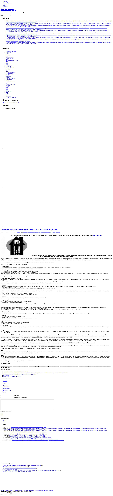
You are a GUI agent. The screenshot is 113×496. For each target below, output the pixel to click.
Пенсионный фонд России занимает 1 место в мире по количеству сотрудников (28, 427)
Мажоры (8, 68)
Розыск (4, 4)
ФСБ (7, 92)
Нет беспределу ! (8, 9)
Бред (7, 55)
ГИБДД (7, 59)
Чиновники (8, 96)
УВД (7, 87)
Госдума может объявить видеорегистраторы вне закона (15, 371)
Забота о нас (8, 65)
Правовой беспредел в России (10, 469)
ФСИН (7, 93)
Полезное (31, 490)
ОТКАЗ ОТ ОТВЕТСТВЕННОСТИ (43, 490)
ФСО (7, 94)
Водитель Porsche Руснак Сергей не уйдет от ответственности (17, 471)
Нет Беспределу (9, 73)
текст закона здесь (97, 235)
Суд (6, 83)
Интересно (8, 66)
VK (4, 421)
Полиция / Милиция (10, 78)
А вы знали (8, 52)
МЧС (7, 71)
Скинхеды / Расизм (10, 81)
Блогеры (8, 54)
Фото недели (9, 91)
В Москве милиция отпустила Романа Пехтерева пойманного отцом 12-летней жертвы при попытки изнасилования (38, 440)
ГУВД (7, 63)
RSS (52, 490)
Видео (4, 5)
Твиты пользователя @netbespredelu (11, 102)
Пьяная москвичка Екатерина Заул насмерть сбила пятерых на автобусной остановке (22, 465)
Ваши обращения (9, 57)
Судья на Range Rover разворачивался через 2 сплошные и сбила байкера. (19, 468)
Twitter (4, 420)
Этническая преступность (11, 97)
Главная (5, 1)
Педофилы (8, 76)
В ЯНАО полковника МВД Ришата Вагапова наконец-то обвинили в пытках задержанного (31, 437)
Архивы (5, 108)
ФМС (7, 89)
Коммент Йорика (7, 2)
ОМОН (7, 74)
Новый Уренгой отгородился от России (12, 376)
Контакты (5, 6)
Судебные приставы (10, 84)
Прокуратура (9, 79)
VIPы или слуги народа (11, 51)
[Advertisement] (11, 128)
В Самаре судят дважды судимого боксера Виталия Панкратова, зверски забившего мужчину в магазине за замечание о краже (31, 470)
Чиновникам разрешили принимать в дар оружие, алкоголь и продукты (19, 374)
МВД (7, 70)
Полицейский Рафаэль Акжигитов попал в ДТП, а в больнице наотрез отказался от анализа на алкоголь (34, 438)
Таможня (8, 85)
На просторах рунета (10, 72)
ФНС (7, 90)
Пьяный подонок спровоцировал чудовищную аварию (15, 466)
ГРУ (7, 61)
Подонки (8, 77)
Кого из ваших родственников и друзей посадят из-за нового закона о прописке (29, 229)
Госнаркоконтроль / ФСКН (12, 60)
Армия (7, 53)
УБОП (7, 86)
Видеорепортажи (9, 58)
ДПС (7, 64)
